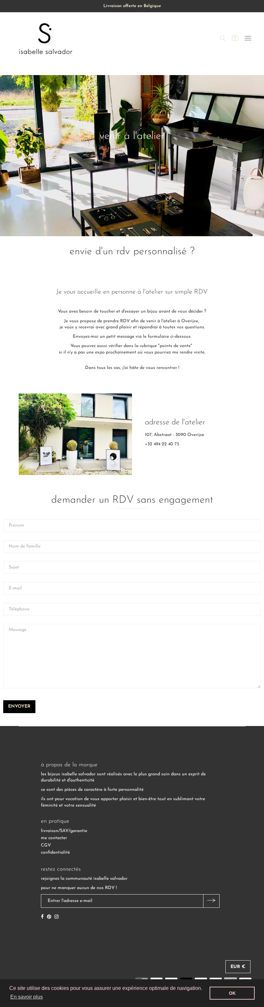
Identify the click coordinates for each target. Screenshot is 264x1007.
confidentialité (55, 852)
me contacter (54, 838)
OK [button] (232, 993)
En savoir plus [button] (26, 997)
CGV (46, 845)
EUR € (238, 966)
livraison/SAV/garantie (64, 830)
